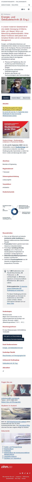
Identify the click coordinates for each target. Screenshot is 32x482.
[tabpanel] (16, 85)
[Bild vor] (29, 82)
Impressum (18, 476)
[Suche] (29, 5)
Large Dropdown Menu (7, 466)
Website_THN (4, 9)
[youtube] (27, 472)
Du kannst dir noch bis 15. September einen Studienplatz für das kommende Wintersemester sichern (15, 114)
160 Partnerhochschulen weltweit (16, 422)
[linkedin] (20, 472)
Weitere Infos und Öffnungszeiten (11, 402)
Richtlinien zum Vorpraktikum (12, 458)
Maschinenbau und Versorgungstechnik (14, 355)
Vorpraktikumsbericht (10, 456)
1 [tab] (15, 86)
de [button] (24, 9)
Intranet (24, 478)
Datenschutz (26, 476)
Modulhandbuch (8, 449)
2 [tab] (16, 86)
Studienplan (7, 451)
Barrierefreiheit (10, 478)
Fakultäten (15, 5)
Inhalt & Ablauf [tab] (16, 98)
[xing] (29, 472)
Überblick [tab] (6, 98)
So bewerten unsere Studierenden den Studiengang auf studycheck (17, 288)
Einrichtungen (5, 5)
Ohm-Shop (17, 478)
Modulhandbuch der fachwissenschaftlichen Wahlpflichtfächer (17, 453)
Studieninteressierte (7, 1)
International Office (24, 425)
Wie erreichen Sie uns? (8, 476)
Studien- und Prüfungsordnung (13, 447)
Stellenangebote (21, 1)
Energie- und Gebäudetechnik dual (13, 348)
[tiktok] (25, 472)
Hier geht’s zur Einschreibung (12, 336)
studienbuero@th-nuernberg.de (10, 398)
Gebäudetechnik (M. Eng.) (10, 363)
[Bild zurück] (3, 82)
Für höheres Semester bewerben (13, 339)
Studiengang (7, 14)
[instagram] (22, 472)
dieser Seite (10, 303)
